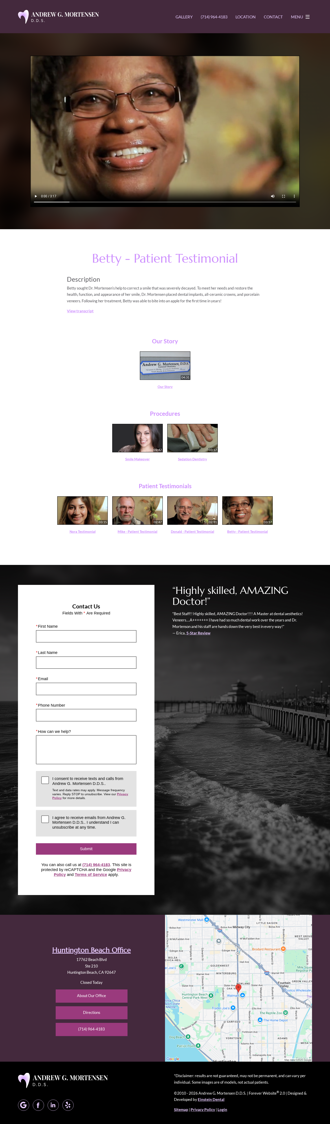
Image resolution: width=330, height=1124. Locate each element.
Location (245, 16)
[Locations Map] (238, 987)
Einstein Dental (211, 1099)
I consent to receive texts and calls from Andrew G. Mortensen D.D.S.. (90, 788)
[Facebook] (38, 1105)
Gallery (184, 16)
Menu (297, 16)
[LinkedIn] (53, 1105)
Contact (273, 16)
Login (222, 1109)
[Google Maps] (23, 1105)
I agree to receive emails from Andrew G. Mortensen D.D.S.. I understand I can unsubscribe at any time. (88, 822)
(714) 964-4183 (96, 865)
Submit (86, 849)
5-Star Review (198, 633)
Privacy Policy (203, 1109)
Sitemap (181, 1109)
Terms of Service (91, 874)
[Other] (68, 1105)
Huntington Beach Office (91, 950)
